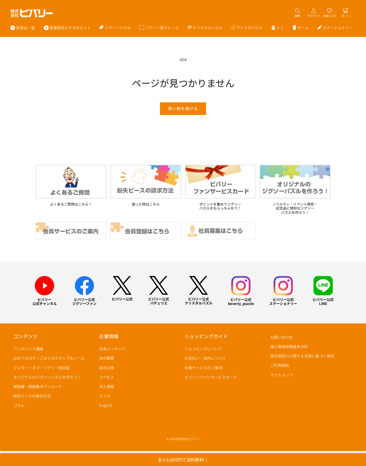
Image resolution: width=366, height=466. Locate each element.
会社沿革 (106, 367)
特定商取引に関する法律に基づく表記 (302, 356)
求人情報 (106, 386)
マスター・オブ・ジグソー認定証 (41, 367)
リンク (104, 395)
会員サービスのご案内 (203, 367)
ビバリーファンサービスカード (211, 377)
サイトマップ (281, 375)
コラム (19, 405)
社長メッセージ (112, 348)
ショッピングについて (203, 348)
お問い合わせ (281, 337)
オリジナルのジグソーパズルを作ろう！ (47, 377)
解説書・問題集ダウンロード (37, 386)
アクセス (106, 377)
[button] (115, 27)
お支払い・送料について (205, 358)
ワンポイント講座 (28, 348)
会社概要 (106, 358)
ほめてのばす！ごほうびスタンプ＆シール (49, 358)
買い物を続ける (183, 108)
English (105, 405)
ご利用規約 (279, 365)
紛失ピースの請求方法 (32, 395)
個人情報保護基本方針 (289, 346)
